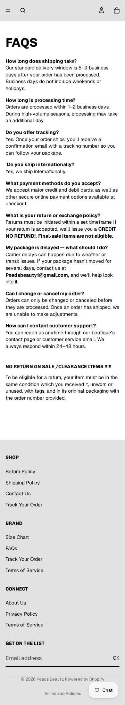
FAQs (11, 548)
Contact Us (18, 493)
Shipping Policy (23, 482)
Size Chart (17, 537)
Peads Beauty (49, 679)
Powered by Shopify (84, 679)
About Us (16, 603)
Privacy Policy (22, 613)
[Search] (23, 10)
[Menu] (8, 10)
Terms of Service (24, 570)
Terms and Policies (62, 693)
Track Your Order (24, 504)
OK (116, 658)
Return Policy (20, 471)
